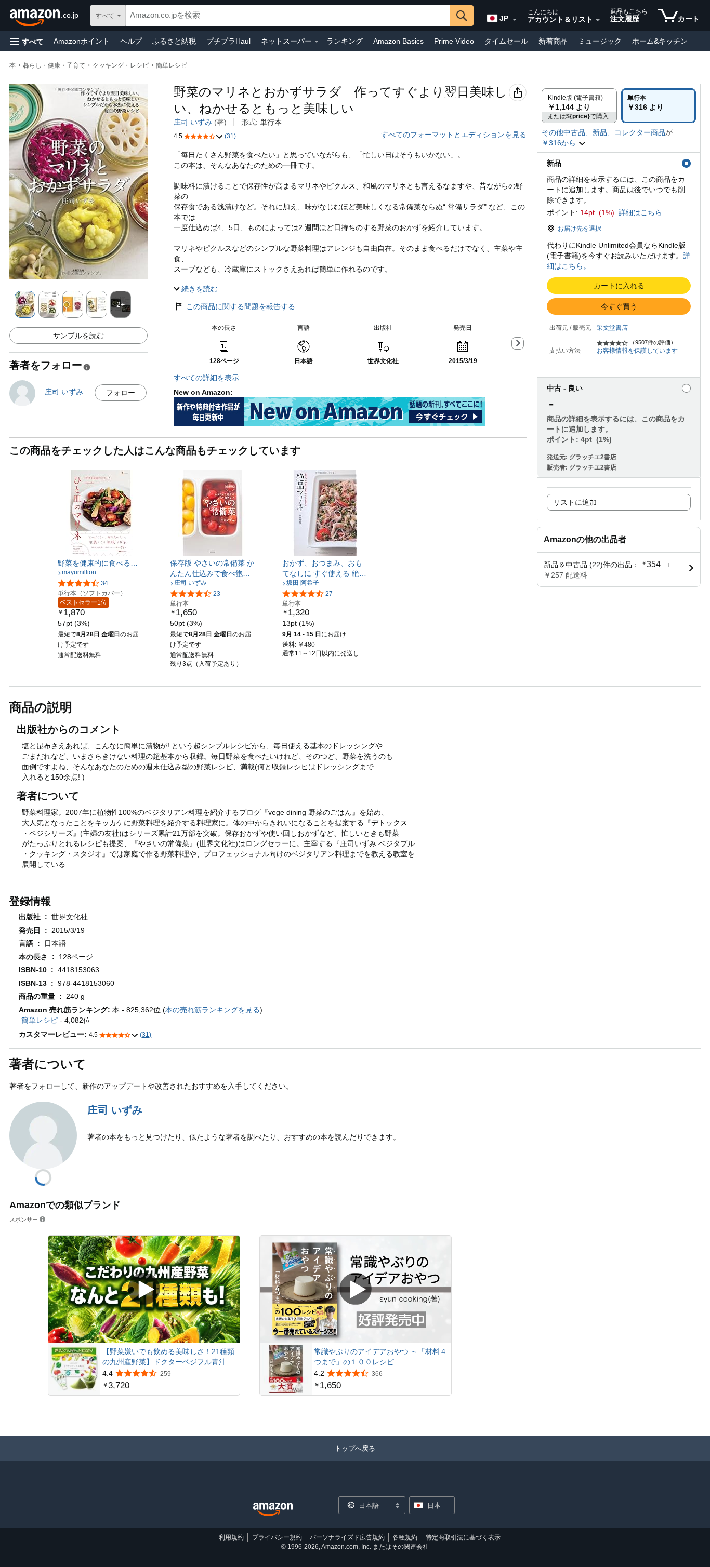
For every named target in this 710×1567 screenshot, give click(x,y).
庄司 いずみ (193, 122)
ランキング (344, 41)
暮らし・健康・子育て (54, 65)
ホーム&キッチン (660, 41)
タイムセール (506, 41)
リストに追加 (575, 502)
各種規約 (404, 1537)
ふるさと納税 (174, 41)
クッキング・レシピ (121, 65)
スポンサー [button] (23, 1219)
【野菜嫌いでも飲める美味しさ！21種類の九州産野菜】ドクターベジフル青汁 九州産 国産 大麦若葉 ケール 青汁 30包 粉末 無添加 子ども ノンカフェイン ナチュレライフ (168, 1357)
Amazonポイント (82, 41)
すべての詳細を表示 (206, 377)
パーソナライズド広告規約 (347, 1537)
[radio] (579, 106)
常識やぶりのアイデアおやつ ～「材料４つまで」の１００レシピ (380, 1356)
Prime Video (454, 41)
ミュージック (600, 41)
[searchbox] (288, 15)
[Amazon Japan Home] (273, 1509)
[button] (27, 41)
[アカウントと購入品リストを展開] (598, 20)
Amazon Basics (398, 41)
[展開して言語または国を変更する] (514, 20)
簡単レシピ (171, 65)
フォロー (120, 393)
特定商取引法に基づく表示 (463, 1537)
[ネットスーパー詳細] (316, 42)
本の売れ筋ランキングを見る (212, 1010)
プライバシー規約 (277, 1537)
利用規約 (231, 1537)
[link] (100, 563)
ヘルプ (131, 41)
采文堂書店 (612, 327)
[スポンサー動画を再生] (144, 1289)
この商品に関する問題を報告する (240, 306)
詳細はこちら (640, 212)
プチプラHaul (228, 41)
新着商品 (553, 41)
